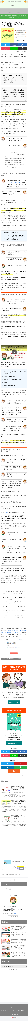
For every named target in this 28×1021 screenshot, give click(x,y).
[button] (25, 889)
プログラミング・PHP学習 (15, 658)
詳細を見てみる (14, 702)
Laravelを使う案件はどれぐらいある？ (13, 160)
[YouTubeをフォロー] (20, 763)
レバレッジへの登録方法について (12, 167)
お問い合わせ (21, 1010)
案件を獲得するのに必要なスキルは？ (13, 162)
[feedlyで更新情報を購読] (20, 767)
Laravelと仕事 (5, 658)
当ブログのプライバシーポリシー (7, 1011)
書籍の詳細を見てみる (14, 743)
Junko (13, 904)
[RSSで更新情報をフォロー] (14, 771)
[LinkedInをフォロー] (7, 767)
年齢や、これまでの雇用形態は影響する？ (14, 158)
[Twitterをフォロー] (7, 763)
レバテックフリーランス (15, 182)
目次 (12, 152)
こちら (6, 512)
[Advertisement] (14, 842)
